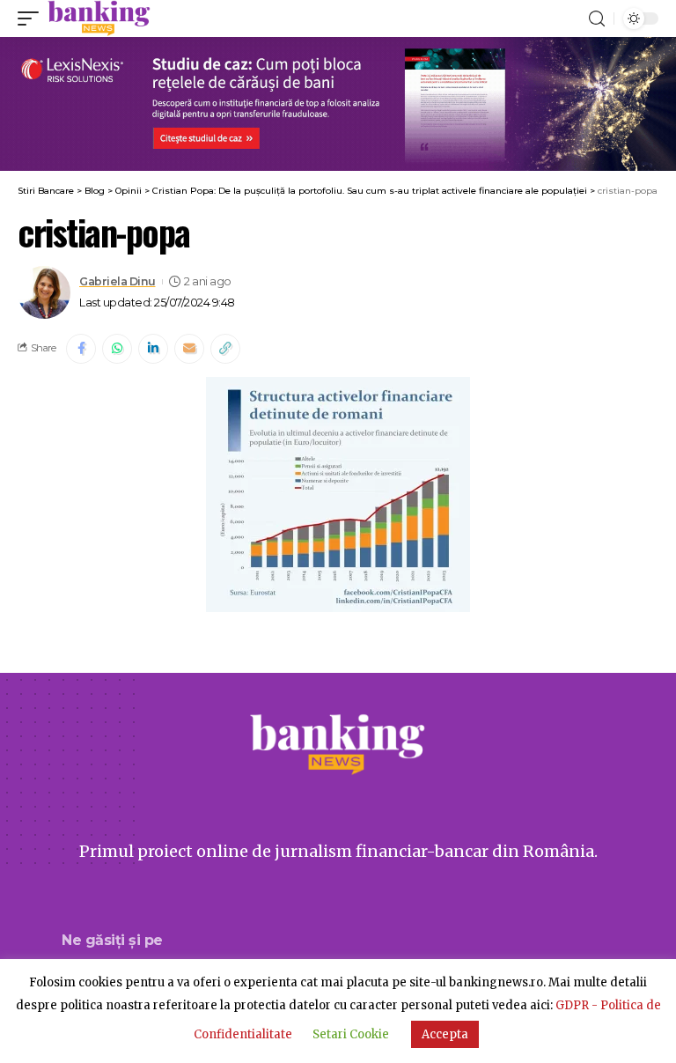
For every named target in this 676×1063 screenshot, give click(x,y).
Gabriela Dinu (117, 281)
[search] (596, 19)
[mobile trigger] (33, 18)
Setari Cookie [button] (350, 1034)
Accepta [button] (445, 1034)
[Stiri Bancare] (99, 18)
